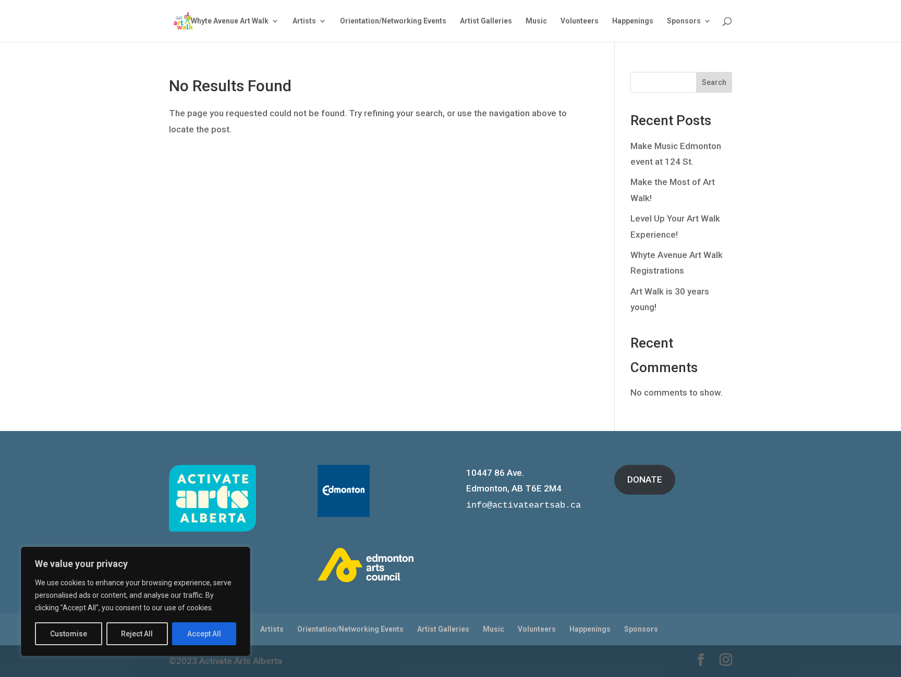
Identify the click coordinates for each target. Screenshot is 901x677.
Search (714, 82)
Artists (304, 21)
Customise (68, 634)
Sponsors (684, 21)
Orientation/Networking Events (393, 21)
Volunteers (580, 21)
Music (536, 21)
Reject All (137, 634)
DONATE (644, 479)
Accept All (204, 634)
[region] (135, 601)
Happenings (632, 21)
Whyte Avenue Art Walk (230, 21)
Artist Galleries (486, 21)
